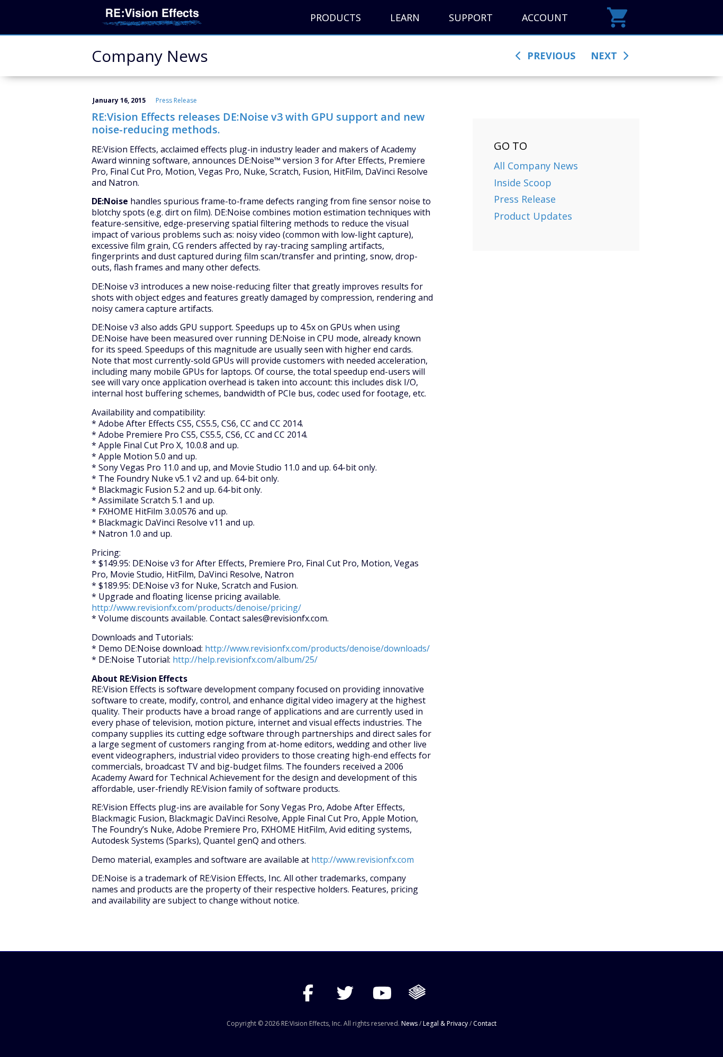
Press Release (176, 100)
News (409, 1023)
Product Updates (533, 216)
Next (605, 55)
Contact (484, 1023)
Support (471, 17)
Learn (405, 17)
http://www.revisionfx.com (362, 859)
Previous (550, 55)
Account (545, 17)
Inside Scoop (523, 182)
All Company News (536, 165)
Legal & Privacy (445, 1023)
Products (335, 17)
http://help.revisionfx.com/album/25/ (245, 659)
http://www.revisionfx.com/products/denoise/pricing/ (196, 607)
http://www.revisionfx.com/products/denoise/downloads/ (317, 648)
